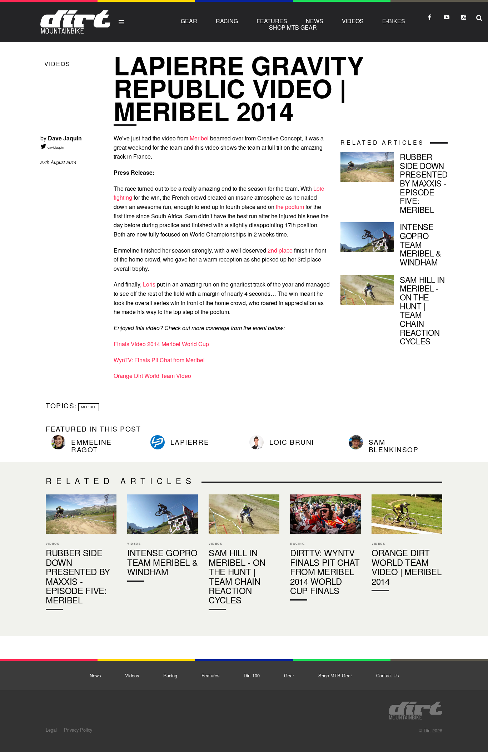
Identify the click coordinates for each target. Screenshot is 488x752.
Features (272, 21)
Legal (51, 729)
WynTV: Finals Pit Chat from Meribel (159, 360)
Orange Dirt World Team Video (152, 376)
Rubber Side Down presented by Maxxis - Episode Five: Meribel (394, 184)
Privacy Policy (78, 729)
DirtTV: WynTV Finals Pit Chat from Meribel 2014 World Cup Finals (325, 549)
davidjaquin (55, 147)
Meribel (199, 138)
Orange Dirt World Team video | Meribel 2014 (407, 544)
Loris (149, 284)
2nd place (280, 250)
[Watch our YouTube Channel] (446, 17)
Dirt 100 (252, 675)
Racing (227, 21)
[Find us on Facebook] (429, 17)
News (314, 21)
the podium (290, 207)
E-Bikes (393, 21)
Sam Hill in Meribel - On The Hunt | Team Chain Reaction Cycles (394, 311)
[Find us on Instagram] (463, 17)
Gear (189, 21)
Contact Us (387, 675)
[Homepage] (415, 708)
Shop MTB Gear (293, 27)
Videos (353, 21)
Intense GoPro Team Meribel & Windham (394, 245)
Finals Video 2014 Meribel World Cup (161, 344)
